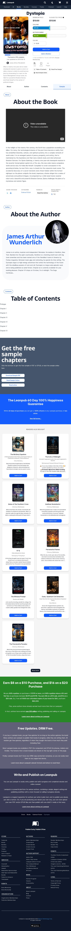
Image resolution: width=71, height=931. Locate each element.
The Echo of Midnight (52, 457)
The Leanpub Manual (32, 864)
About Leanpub (30, 891)
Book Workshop (6, 887)
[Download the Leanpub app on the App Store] (35, 925)
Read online (13, 385)
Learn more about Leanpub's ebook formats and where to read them (35, 763)
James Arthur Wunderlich (17, 63)
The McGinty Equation (18, 454)
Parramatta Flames (53, 549)
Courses (34, 7)
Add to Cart (46, 49)
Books (19, 7)
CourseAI (4, 864)
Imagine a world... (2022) (58, 864)
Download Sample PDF (13, 375)
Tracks (42, 7)
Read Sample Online (13, 380)
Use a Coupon (5, 853)
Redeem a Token (6, 855)
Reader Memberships (57, 840)
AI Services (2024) (56, 861)
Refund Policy (55, 887)
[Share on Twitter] (7, 193)
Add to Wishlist (46, 54)
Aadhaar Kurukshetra (52, 504)
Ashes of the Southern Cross (18, 504)
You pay (35, 40)
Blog (27, 893)
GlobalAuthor (5, 866)
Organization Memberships (9, 898)
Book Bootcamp (6, 889)
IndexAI (3, 868)
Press (28, 898)
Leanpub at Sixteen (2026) (58, 859)
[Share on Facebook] (11, 193)
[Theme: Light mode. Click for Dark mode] (52, 2)
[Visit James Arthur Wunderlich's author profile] (57, 232)
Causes (28, 881)
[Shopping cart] (60, 2)
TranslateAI (4, 879)
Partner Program (31, 878)
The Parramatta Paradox (18, 644)
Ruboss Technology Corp (45, 919)
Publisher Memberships (8, 900)
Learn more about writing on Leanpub (35, 716)
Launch (59, 7)
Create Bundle (30, 844)
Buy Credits (54, 842)
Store (23, 814)
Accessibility (30, 883)
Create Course (30, 847)
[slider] (49, 28)
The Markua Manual (32, 868)
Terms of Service (56, 881)
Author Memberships (32, 840)
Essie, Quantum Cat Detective (53, 597)
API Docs (29, 870)
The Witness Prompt (18, 597)
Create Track (30, 849)
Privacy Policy (55, 885)
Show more (35, 670)
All (13, 7)
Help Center (54, 847)
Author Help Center (32, 859)
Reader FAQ (54, 844)
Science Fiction (26, 192)
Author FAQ (29, 857)
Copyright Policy (56, 883)
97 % (18, 551)
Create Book (30, 842)
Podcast (51, 7)
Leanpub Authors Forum (33, 861)
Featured (7, 7)
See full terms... (35, 418)
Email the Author (42, 193)
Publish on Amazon (7, 877)
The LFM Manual (31, 866)
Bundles (26, 7)
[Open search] (45, 2)
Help (65, 7)
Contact (28, 895)
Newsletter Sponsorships (9, 870)
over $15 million (31, 711)
